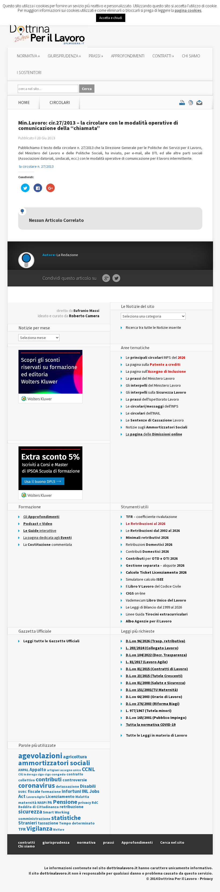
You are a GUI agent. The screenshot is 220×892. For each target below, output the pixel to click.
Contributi (147, 551)
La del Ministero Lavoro (150, 378)
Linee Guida (157, 614)
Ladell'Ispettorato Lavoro (152, 399)
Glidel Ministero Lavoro (153, 385)
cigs (48, 774)
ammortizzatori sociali (54, 762)
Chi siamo (191, 55)
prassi (96, 55)
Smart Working (56, 812)
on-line (135, 593)
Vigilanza (39, 828)
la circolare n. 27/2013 (36, 166)
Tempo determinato (77, 823)
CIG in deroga (27, 774)
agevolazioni (40, 755)
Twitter (116, 278)
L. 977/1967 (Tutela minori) (148, 710)
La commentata (47, 544)
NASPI (42, 802)
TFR (22, 829)
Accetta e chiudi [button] (110, 18)
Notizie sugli (156, 427)
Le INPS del (155, 357)
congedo (59, 774)
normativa (28, 55)
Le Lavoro (155, 420)
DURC (22, 792)
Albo (149, 621)
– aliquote (155, 565)
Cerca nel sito (172, 842)
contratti (163, 55)
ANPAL (23, 770)
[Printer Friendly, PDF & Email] (191, 102)
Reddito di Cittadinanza (38, 807)
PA (49, 802)
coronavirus (36, 785)
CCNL (88, 769)
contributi (49, 779)
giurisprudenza (64, 55)
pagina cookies (188, 10)
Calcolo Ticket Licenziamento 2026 (156, 572)
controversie (75, 779)
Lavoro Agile (35, 797)
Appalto (38, 769)
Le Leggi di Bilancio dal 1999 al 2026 (154, 607)
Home (24, 102)
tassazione (48, 823)
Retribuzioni (149, 544)
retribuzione (71, 806)
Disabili (88, 786)
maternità (27, 802)
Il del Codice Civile (153, 586)
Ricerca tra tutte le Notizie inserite (153, 327)
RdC (95, 802)
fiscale (34, 791)
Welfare (58, 829)
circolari (60, 102)
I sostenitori (29, 72)
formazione (51, 791)
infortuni (71, 791)
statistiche (66, 818)
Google (106, 278)
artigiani (53, 770)
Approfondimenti (137, 842)
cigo (41, 774)
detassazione (67, 786)
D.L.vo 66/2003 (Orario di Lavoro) (154, 696)
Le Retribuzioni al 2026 (145, 523)
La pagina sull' (156, 371)
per (152, 558)
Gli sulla (156, 392)
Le (153, 530)
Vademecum (156, 600)
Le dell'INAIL (143, 413)
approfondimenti (127, 55)
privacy (84, 802)
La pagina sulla (153, 364)
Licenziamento (60, 796)
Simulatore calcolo (144, 579)
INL (85, 791)
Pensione (65, 801)
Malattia (82, 797)
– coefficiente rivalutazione (151, 516)
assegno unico (70, 770)
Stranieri (27, 823)
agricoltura (75, 756)
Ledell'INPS (152, 406)
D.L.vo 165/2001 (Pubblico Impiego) (156, 717)
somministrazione (34, 818)
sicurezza (30, 811)
